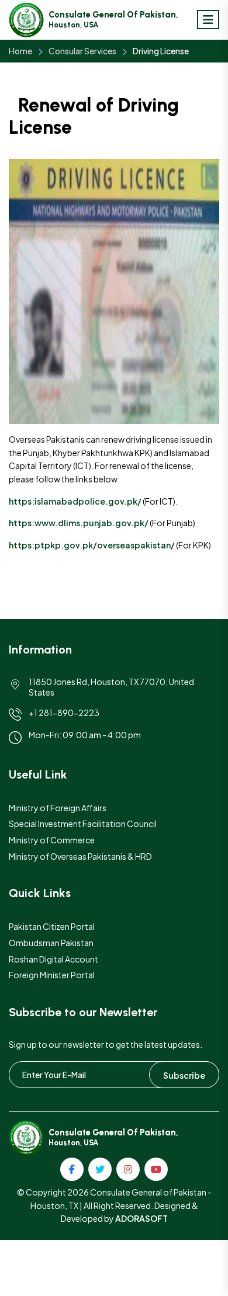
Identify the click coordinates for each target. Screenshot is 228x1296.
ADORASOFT (141, 1218)
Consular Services (82, 51)
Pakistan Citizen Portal (52, 926)
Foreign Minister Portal (52, 975)
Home (20, 51)
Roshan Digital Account (53, 959)
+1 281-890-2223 (64, 712)
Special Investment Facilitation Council (83, 823)
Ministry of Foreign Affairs (57, 807)
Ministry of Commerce (52, 840)
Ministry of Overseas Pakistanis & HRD (80, 856)
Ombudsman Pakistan (51, 942)
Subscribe (184, 1075)
